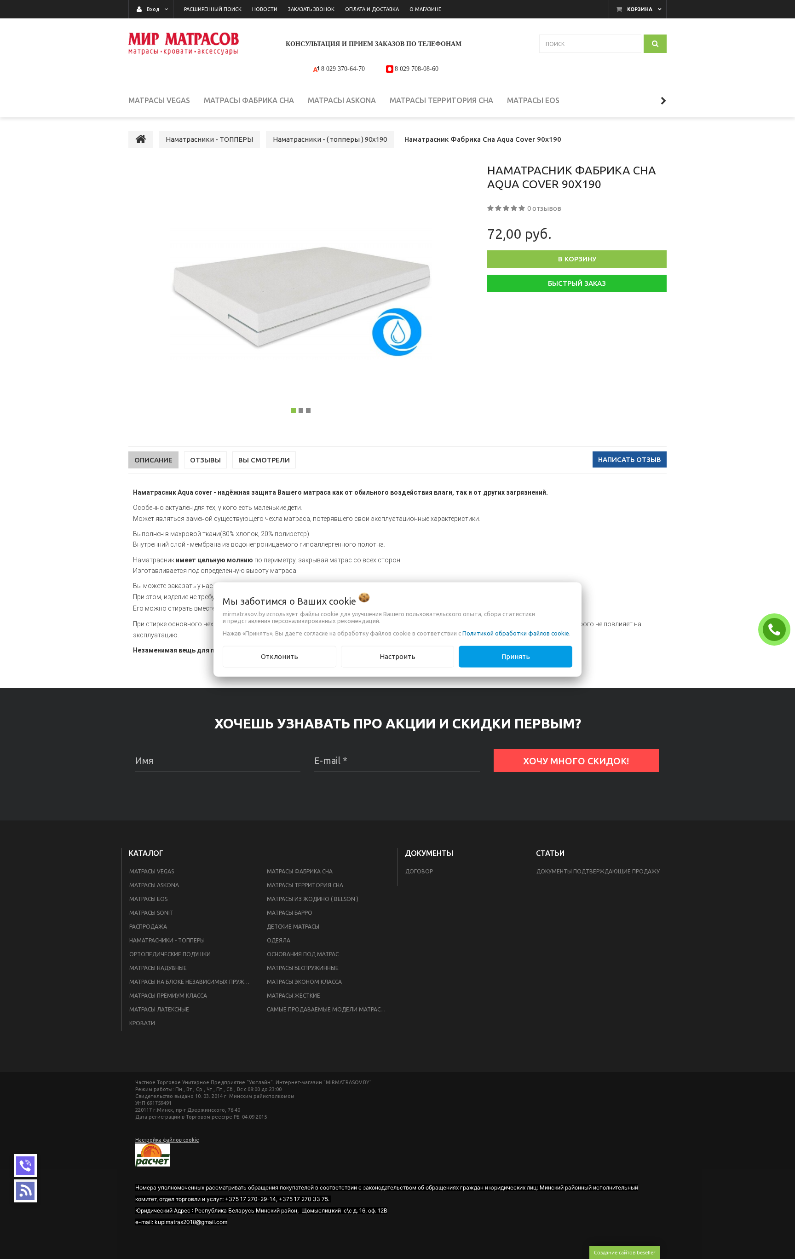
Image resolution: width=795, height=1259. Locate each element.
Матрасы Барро (289, 913)
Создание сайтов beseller (624, 1252)
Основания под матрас (303, 954)
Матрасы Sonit (151, 913)
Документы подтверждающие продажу (598, 871)
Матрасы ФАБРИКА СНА (300, 871)
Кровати (142, 1023)
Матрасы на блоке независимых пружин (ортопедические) (192, 982)
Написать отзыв (629, 459)
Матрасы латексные (159, 1009)
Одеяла (278, 940)
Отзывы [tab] (205, 460)
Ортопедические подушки (170, 954)
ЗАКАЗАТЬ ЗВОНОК (776, 629)
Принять (515, 656)
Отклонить (279, 656)
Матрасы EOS (148, 899)
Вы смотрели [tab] (264, 460)
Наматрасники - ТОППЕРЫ (167, 940)
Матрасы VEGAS (151, 871)
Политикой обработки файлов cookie (515, 633)
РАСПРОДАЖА (148, 927)
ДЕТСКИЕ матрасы (293, 927)
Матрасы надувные (158, 968)
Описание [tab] (153, 460)
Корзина (639, 9)
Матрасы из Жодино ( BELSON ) (312, 899)
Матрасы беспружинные (303, 968)
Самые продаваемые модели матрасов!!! (330, 1009)
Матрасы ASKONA (154, 885)
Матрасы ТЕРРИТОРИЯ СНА (305, 885)
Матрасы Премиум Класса (168, 996)
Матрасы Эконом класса (304, 982)
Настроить (397, 656)
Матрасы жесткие (293, 996)
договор (419, 871)
